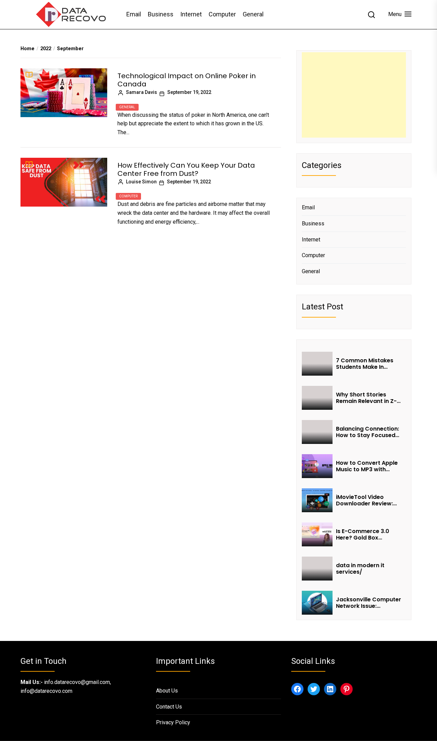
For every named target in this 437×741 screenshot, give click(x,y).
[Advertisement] (354, 95)
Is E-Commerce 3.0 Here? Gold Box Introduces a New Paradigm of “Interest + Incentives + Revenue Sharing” (369, 534)
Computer (222, 14)
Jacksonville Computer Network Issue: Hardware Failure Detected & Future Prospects (368, 602)
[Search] (371, 15)
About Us (167, 690)
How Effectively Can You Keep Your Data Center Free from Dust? (186, 169)
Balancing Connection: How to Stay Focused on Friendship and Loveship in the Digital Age (367, 431)
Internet (191, 14)
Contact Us (169, 706)
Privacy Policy (173, 722)
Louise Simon (141, 181)
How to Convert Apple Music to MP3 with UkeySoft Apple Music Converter (367, 466)
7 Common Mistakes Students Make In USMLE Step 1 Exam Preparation (364, 363)
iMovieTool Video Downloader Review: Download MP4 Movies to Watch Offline (367, 500)
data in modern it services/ (360, 568)
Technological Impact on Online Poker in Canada (186, 80)
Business (160, 14)
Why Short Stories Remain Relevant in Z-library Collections (366, 397)
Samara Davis (141, 92)
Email (133, 14)
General (253, 14)
